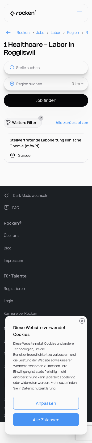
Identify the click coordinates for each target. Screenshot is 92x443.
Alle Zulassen (46, 419)
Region (73, 32)
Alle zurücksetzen (72, 122)
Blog (7, 248)
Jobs (40, 32)
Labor (55, 32)
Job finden (46, 100)
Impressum (13, 260)
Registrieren (14, 288)
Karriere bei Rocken (20, 313)
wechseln (30, 195)
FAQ (15, 207)
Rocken (23, 32)
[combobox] (75, 83)
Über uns (11, 235)
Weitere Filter (27, 121)
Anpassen (46, 403)
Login (8, 300)
